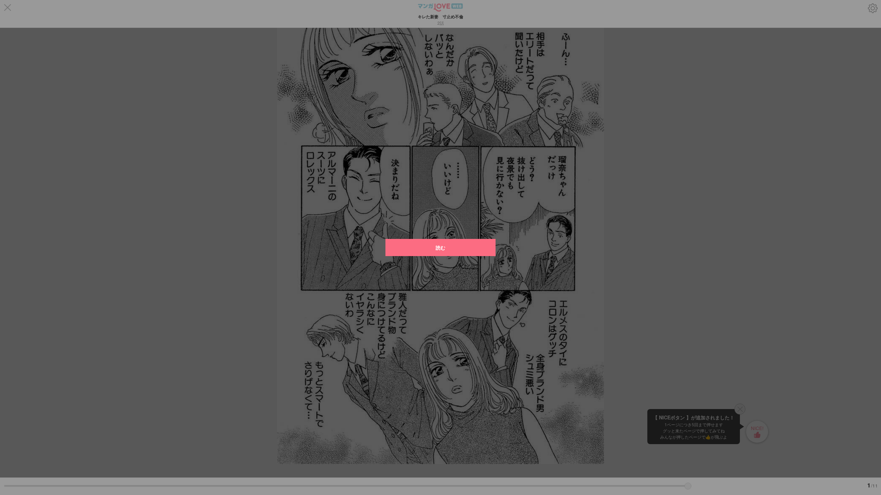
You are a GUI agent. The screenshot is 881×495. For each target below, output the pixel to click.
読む (440, 247)
